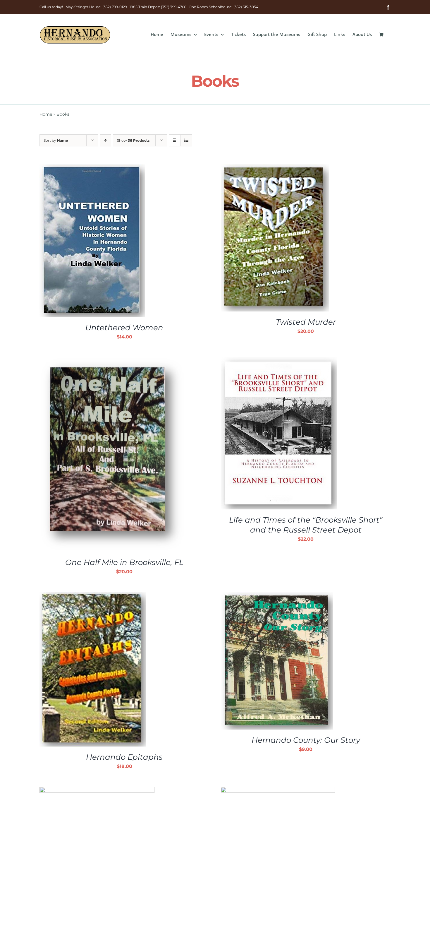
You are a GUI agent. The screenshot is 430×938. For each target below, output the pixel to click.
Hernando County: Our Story (306, 740)
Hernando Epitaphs (124, 757)
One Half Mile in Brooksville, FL (124, 562)
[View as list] (186, 140)
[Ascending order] (105, 140)
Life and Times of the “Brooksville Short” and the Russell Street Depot (305, 525)
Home (45, 114)
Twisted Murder (306, 322)
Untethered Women (124, 327)
